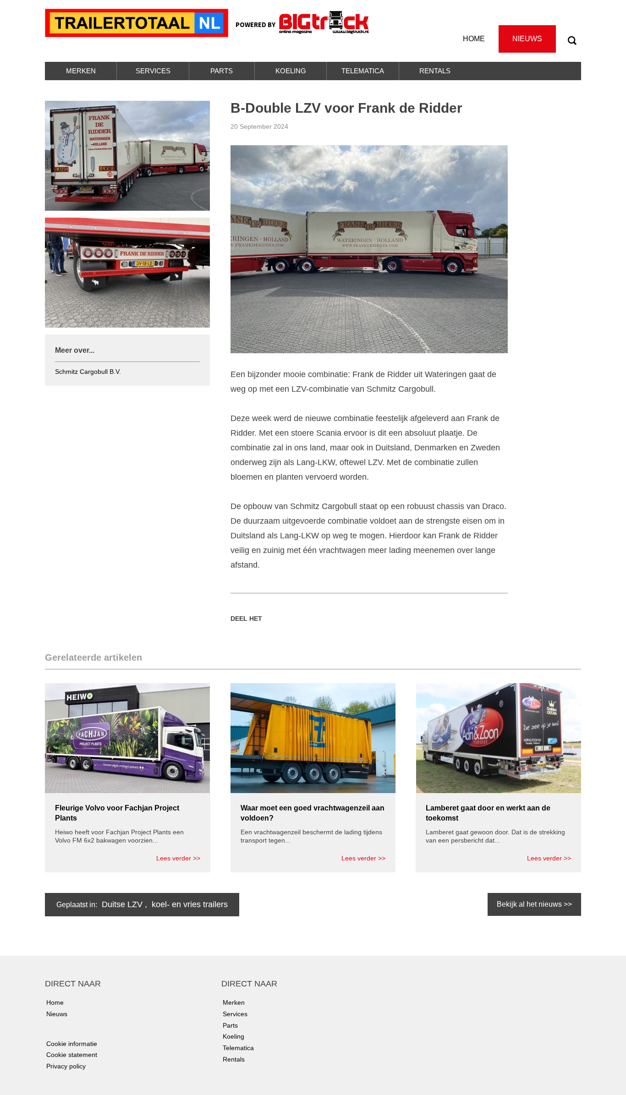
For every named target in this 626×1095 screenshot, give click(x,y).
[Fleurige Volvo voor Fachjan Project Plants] (127, 737)
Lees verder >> (178, 858)
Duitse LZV (122, 904)
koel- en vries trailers (190, 904)
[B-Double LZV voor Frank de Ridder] (369, 248)
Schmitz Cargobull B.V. (88, 371)
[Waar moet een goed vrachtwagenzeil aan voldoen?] (313, 737)
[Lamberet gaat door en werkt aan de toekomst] (498, 737)
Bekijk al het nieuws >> (534, 904)
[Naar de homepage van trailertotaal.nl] (138, 22)
